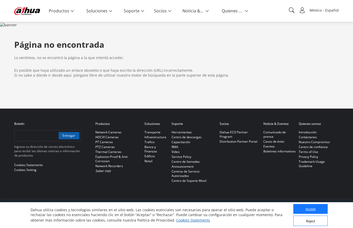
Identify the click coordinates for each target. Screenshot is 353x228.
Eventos (269, 146)
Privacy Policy (308, 156)
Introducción (308, 132)
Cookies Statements (193, 220)
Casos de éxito (273, 141)
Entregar (69, 135)
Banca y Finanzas (150, 149)
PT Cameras (104, 142)
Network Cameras (108, 132)
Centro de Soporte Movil (189, 180)
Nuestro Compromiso (314, 142)
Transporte (152, 132)
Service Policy (181, 156)
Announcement (183, 166)
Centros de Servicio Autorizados (185, 173)
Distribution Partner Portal (238, 141)
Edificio (149, 156)
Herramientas (182, 132)
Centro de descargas (187, 137)
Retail (148, 161)
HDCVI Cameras (107, 137)
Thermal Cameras (108, 152)
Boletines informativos (279, 151)
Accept (310, 209)
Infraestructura (155, 137)
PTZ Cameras (105, 147)
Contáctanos (308, 137)
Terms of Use (308, 152)
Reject (310, 221)
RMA (175, 147)
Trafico (149, 142)
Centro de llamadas (186, 161)
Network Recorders (109, 166)
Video (176, 152)
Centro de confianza (313, 147)
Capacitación (181, 142)
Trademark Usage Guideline (312, 163)
